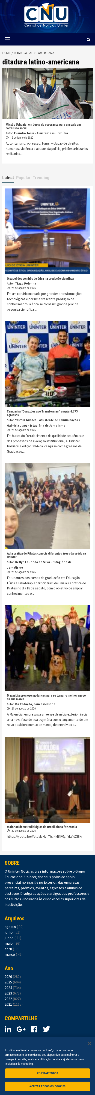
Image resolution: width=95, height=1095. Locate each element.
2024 (13, 987)
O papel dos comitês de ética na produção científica (40, 278)
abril (12, 948)
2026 (13, 976)
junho (13, 937)
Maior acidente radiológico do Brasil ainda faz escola (42, 827)
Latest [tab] (8, 177)
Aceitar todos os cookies (47, 1086)
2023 (13, 993)
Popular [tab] (23, 177)
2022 (13, 998)
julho (12, 932)
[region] (47, 1066)
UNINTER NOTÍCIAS (46, 30)
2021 (14, 1004)
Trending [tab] (41, 177)
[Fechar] (89, 1043)
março (14, 954)
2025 (13, 982)
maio (12, 943)
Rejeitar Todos (47, 1073)
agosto (14, 926)
